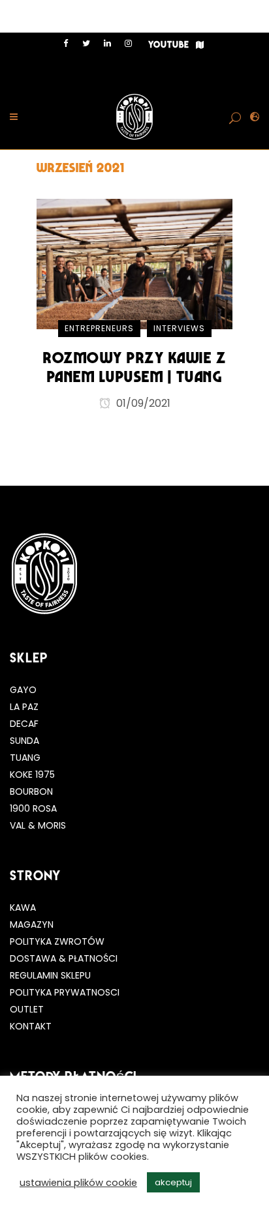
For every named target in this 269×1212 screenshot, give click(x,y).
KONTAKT (31, 1026)
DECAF (24, 723)
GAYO (23, 689)
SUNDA (24, 740)
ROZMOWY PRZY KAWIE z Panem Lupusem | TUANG (134, 367)
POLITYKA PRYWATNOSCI (64, 992)
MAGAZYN (32, 924)
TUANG (25, 757)
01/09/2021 (142, 403)
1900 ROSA (33, 808)
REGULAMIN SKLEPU (50, 975)
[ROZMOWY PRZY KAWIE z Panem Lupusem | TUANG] (134, 263)
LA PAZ (24, 706)
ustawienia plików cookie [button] (78, 1183)
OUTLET (27, 1009)
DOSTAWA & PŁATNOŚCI (64, 958)
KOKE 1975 (32, 774)
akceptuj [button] (173, 1182)
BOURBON (31, 791)
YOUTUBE (168, 44)
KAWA (23, 907)
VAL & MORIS (38, 825)
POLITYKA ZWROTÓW (57, 941)
